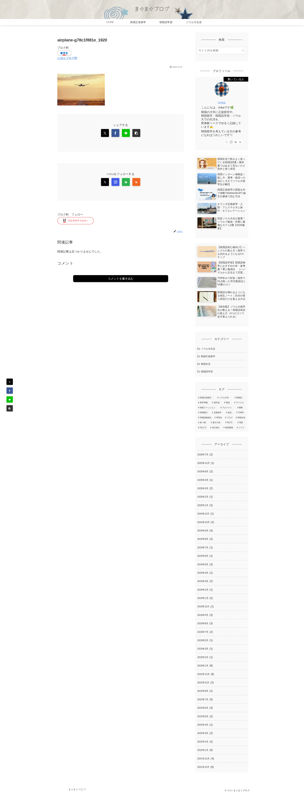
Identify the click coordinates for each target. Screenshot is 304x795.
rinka (222, 102)
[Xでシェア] (9, 382)
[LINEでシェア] (9, 399)
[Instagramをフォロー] (115, 182)
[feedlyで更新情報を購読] (126, 182)
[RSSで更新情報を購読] (136, 182)
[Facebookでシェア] (9, 391)
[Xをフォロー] (105, 182)
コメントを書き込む (120, 278)
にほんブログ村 (67, 58)
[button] (9, 408)
